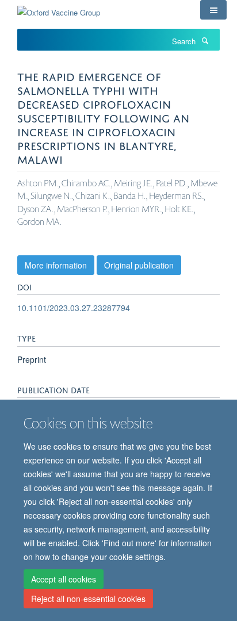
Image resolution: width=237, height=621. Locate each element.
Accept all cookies (63, 579)
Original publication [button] (139, 265)
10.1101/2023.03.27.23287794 (73, 307)
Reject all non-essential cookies (88, 598)
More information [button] (56, 265)
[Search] (204, 40)
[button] (213, 10)
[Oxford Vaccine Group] (58, 8)
